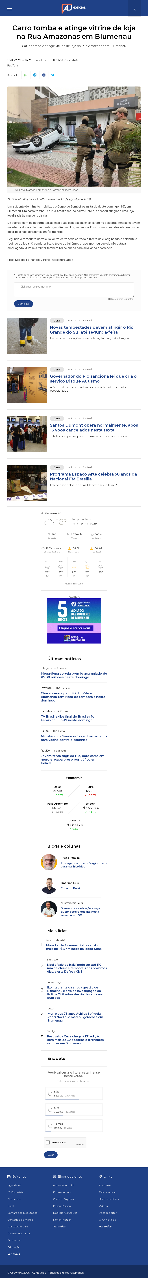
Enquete (56, 1058)
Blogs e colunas (63, 846)
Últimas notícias (64, 658)
